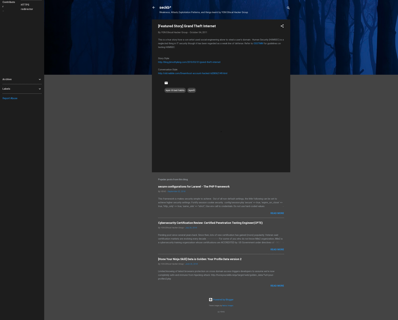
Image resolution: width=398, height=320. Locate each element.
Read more (277, 213)
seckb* (165, 7)
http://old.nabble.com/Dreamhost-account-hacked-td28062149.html (192, 73)
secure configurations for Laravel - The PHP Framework (194, 186)
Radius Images (227, 306)
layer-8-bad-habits (175, 90)
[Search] (288, 8)
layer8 (192, 90)
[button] (282, 26)
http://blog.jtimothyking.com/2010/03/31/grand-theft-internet (189, 62)
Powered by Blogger (223, 299)
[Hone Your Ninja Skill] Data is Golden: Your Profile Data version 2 (199, 259)
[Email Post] (166, 84)
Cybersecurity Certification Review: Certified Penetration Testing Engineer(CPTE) (210, 222)
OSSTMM (258, 43)
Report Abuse (9, 98)
